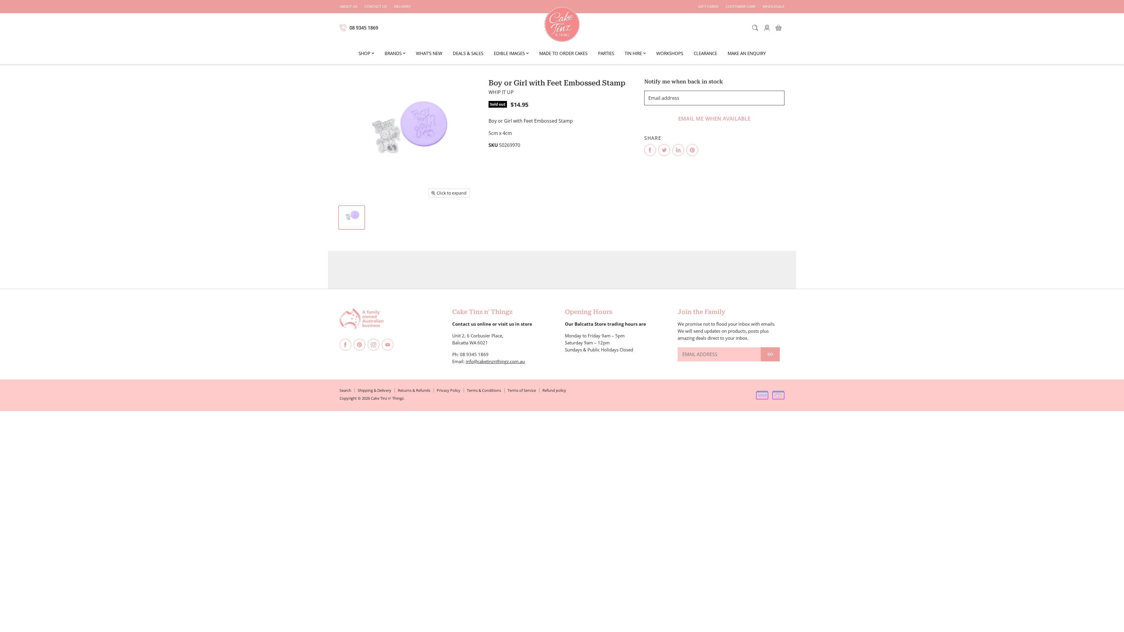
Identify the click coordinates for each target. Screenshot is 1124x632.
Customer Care (740, 6)
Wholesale (773, 6)
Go (770, 354)
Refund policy (554, 390)
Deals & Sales (468, 53)
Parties (606, 53)
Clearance (705, 53)
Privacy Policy (448, 390)
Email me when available (714, 118)
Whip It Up (501, 92)
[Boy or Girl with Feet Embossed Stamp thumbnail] (351, 217)
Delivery (402, 6)
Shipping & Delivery (374, 390)
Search (345, 390)
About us (348, 6)
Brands (393, 53)
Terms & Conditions (484, 390)
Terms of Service (522, 390)
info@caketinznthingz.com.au (495, 361)
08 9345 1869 (363, 27)
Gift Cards (708, 6)
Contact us (375, 6)
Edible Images (509, 53)
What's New (429, 53)
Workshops (669, 53)
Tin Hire (633, 53)
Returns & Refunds (414, 390)
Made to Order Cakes (563, 53)
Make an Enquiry (747, 53)
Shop (364, 53)
